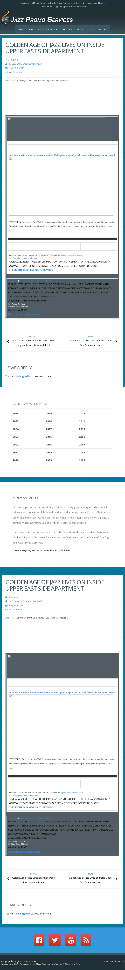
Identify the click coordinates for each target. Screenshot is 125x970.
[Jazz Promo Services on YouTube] (71, 941)
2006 (82, 460)
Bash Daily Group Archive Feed (27, 63)
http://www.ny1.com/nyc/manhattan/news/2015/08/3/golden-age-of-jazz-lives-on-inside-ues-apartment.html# (62, 155)
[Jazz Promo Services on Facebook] (39, 941)
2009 (82, 436)
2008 (82, 444)
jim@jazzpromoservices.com (73, 6)
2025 (16, 421)
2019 (49, 413)
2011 (82, 421)
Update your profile (26, 281)
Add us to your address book (24, 314)
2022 (16, 444)
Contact (102, 29)
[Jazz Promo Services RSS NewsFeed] (86, 941)
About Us (34, 29)
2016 (49, 436)
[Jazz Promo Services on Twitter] (55, 941)
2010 (82, 429)
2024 (16, 429)
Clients (66, 29)
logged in (24, 376)
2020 (16, 460)
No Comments (16, 72)
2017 (49, 429)
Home (21, 29)
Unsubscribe (13, 281)
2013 (49, 460)
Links (90, 29)
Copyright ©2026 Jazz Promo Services (18, 961)
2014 (49, 452)
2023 (16, 436)
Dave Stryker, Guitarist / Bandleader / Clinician (42, 550)
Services (51, 29)
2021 (16, 452)
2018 (49, 421)
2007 (82, 452)
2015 (49, 444)
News (80, 29)
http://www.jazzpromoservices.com (24, 258)
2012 (82, 413)
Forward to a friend (43, 281)
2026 (16, 413)
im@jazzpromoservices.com (70, 255)
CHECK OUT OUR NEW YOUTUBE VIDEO (31, 270)
